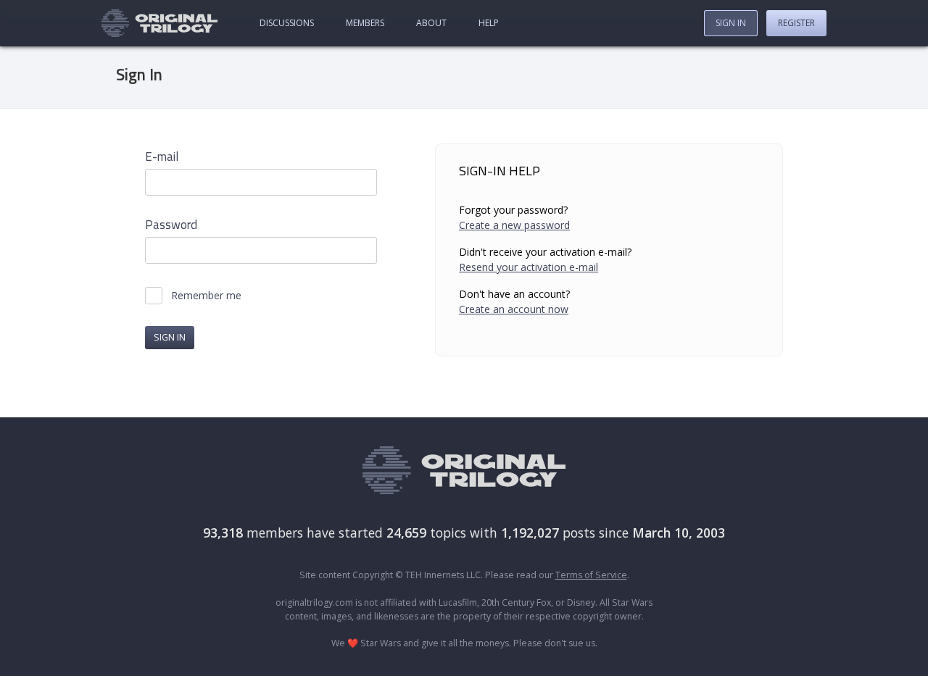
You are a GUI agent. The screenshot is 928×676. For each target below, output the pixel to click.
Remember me (206, 295)
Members (365, 23)
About (431, 23)
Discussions (287, 23)
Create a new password (514, 225)
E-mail (161, 157)
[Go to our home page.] (160, 23)
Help (488, 23)
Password (171, 225)
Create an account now (513, 309)
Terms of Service (591, 575)
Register (796, 23)
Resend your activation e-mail (528, 267)
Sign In (731, 23)
